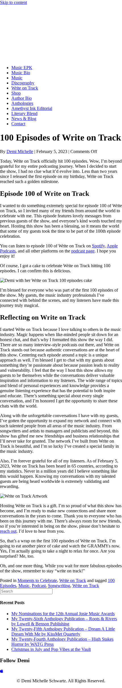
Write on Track (72, 580)
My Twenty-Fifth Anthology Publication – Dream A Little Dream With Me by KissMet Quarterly (63, 631)
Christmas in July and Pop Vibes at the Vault (51, 649)
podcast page (82, 251)
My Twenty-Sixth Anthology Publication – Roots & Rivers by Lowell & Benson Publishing (64, 621)
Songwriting (59, 585)
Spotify (98, 245)
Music (24, 585)
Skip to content (13, 2)
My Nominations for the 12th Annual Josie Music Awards (63, 613)
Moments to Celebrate (37, 580)
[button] (1, 671)
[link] (21, 67)
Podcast (39, 585)
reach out (8, 531)
